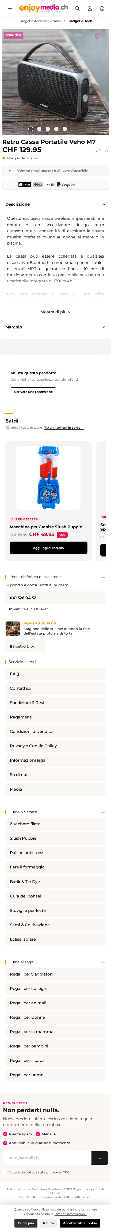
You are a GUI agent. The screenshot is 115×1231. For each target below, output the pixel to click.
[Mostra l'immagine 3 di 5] (47, 129)
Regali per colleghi (28, 988)
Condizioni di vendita (31, 731)
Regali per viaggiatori (31, 974)
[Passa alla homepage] (44, 8)
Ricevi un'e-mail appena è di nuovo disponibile (52, 170)
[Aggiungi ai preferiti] (100, 36)
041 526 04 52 (23, 597)
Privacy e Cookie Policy (33, 746)
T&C (66, 1172)
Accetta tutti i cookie (80, 1223)
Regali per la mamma (31, 1031)
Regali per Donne (27, 1017)
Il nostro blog (23, 646)
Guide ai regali (22, 962)
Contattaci (20, 688)
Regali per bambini (29, 1046)
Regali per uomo (27, 1074)
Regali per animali (28, 1003)
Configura (26, 1223)
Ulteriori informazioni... (71, 1214)
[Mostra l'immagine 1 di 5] (30, 129)
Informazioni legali (29, 760)
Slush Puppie (23, 838)
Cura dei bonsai (25, 896)
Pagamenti (21, 717)
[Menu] (10, 8)
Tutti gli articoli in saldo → (64, 427)
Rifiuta (48, 1223)
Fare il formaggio (27, 867)
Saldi (11, 420)
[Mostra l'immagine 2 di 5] (39, 129)
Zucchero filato (25, 824)
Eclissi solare (23, 939)
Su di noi (18, 774)
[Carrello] (102, 8)
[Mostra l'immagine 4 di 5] (56, 129)
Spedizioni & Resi (27, 702)
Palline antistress (27, 852)
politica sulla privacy (42, 1172)
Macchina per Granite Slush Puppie (46, 526)
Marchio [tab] (13, 327)
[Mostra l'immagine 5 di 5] (65, 129)
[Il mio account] (89, 8)
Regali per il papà (27, 1060)
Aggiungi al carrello (48, 548)
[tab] (55, 204)
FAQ (14, 674)
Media (16, 789)
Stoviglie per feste (28, 910)
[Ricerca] (77, 8)
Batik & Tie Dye (25, 881)
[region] (55, 82)
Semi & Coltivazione (30, 925)
